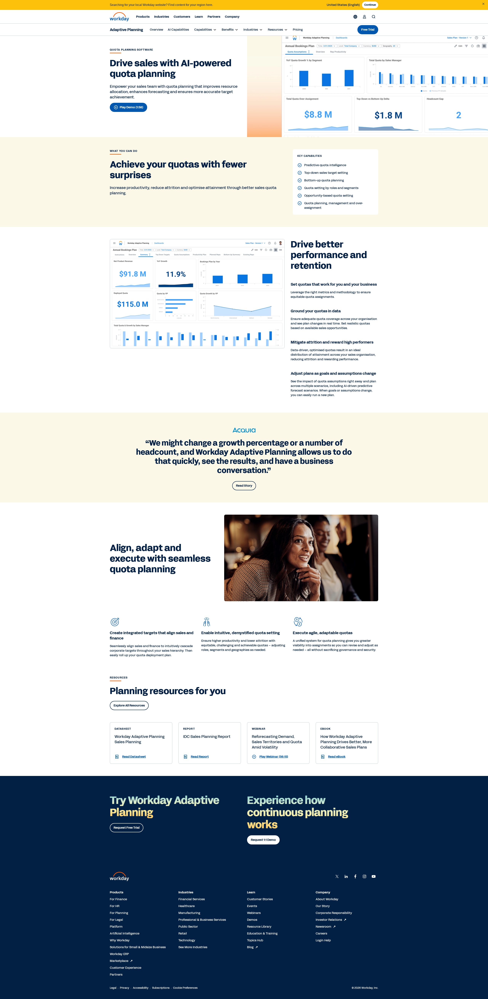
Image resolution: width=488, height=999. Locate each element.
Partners (214, 16)
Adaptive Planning (126, 29)
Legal (113, 988)
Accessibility (140, 988)
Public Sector (188, 926)
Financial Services (191, 899)
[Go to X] (337, 876)
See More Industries (192, 947)
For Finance (118, 899)
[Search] (373, 16)
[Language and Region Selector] (355, 16)
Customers (182, 16)
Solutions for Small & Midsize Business (138, 947)
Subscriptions (160, 988)
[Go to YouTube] (373, 876)
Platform (116, 926)
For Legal (116, 920)
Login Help (323, 940)
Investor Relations (329, 920)
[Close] (483, 4)
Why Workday (120, 940)
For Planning (119, 913)
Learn (199, 16)
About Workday (327, 899)
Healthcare (186, 906)
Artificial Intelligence (124, 933)
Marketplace (119, 961)
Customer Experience (125, 968)
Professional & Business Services (202, 920)
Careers (321, 933)
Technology (186, 940)
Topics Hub (255, 940)
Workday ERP (119, 954)
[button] (141, 756)
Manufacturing (189, 913)
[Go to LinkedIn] (346, 876)
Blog (250, 947)
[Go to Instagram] (364, 876)
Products (143, 16)
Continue (370, 5)
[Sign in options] (364, 16)
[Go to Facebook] (355, 876)
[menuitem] (156, 29)
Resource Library (259, 926)
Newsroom (323, 926)
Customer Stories (260, 899)
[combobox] (343, 5)
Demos (252, 920)
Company (232, 16)
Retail (182, 933)
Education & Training (262, 933)
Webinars (254, 913)
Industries (161, 16)
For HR (114, 906)
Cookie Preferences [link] (185, 988)
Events (252, 906)
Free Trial (367, 29)
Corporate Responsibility (334, 913)
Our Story (323, 906)
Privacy (124, 988)
